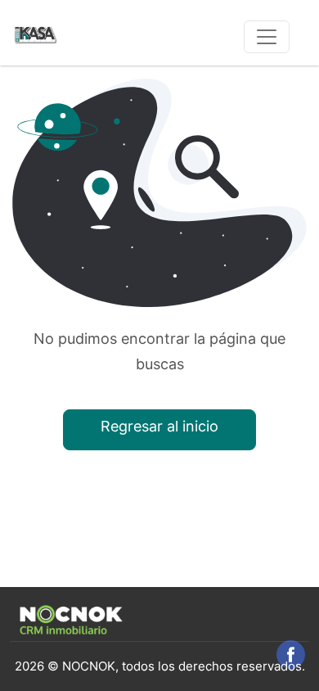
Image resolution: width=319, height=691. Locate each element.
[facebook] (290, 654)
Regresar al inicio (159, 426)
